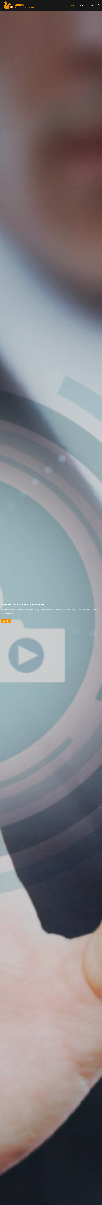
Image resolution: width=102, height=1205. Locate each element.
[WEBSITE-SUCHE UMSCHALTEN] (99, 5)
